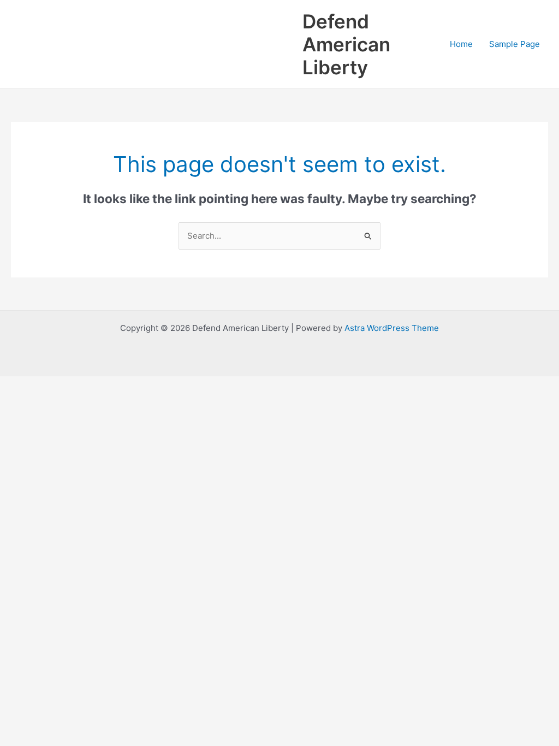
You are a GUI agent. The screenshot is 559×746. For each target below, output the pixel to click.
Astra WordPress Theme (391, 328)
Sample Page (514, 44)
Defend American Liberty (346, 44)
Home (461, 44)
